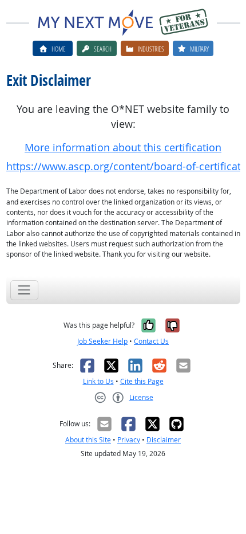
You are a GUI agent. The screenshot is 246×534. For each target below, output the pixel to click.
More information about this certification (123, 147)
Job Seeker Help (102, 341)
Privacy (128, 440)
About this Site (88, 440)
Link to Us (98, 381)
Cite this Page (142, 381)
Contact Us (151, 341)
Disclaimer (163, 440)
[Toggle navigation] (24, 290)
